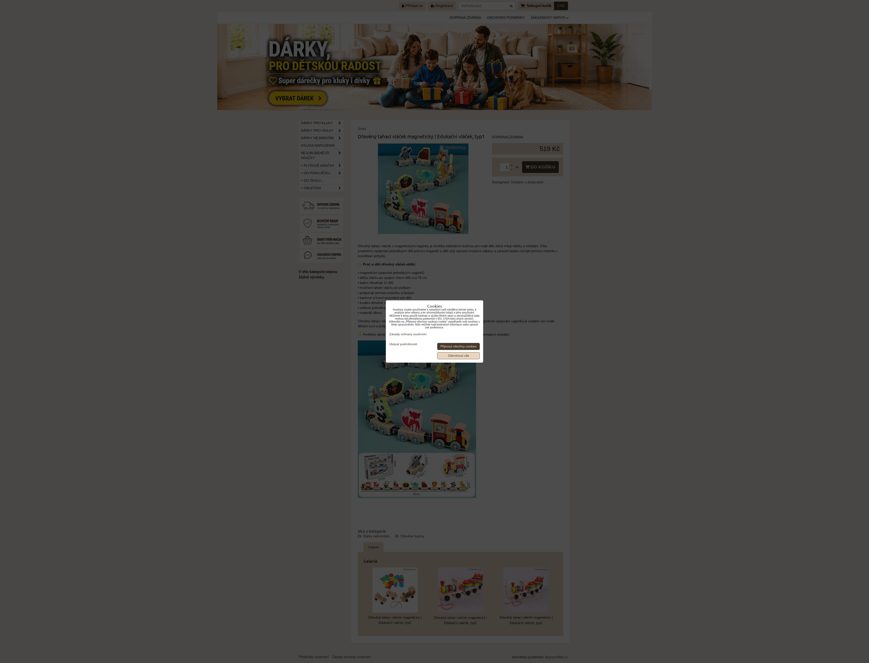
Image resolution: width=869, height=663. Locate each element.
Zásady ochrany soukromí (408, 334)
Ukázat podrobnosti (403, 344)
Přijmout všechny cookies (458, 346)
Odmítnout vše (458, 355)
